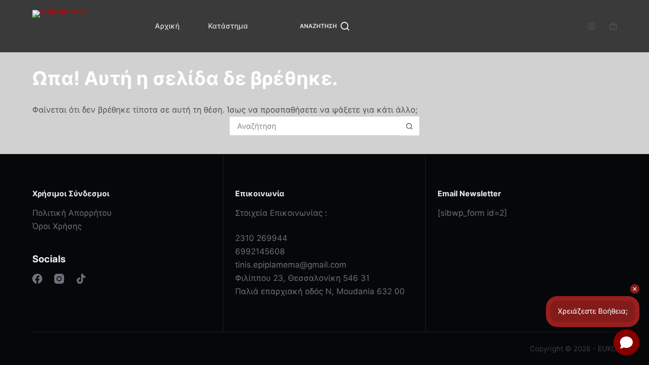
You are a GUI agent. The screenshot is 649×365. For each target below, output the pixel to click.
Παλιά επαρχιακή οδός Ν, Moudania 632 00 (320, 291)
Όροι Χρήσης (57, 226)
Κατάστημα (228, 25)
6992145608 (260, 251)
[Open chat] (626, 342)
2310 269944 (261, 238)
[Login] (591, 26)
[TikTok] (81, 279)
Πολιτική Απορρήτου (72, 213)
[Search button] (409, 125)
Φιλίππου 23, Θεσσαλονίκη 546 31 (302, 278)
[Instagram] (59, 279)
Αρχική (167, 25)
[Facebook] (37, 279)
